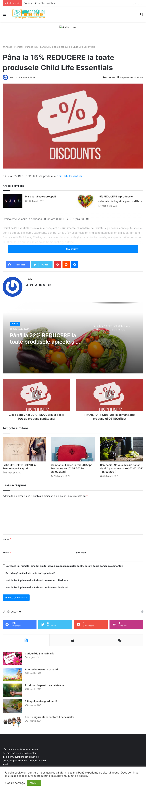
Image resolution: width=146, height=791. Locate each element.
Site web (81, 552)
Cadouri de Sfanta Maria (39, 653)
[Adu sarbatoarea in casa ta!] (12, 674)
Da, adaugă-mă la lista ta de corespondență (30, 573)
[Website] (28, 285)
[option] (73, 337)
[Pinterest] (45, 285)
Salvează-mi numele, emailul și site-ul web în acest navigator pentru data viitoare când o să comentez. (64, 565)
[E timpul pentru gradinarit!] (12, 706)
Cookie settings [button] (15, 783)
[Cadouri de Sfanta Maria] (12, 658)
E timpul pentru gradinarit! (41, 701)
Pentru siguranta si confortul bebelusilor (49, 717)
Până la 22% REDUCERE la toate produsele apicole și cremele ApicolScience (43, 338)
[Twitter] (37, 285)
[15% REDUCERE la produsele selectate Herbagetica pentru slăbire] (85, 201)
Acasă (8, 46)
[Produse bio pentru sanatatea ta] (12, 690)
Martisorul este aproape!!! (40, 196)
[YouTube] (41, 285)
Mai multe (72, 248)
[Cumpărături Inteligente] (28, 14)
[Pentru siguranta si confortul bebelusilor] (12, 722)
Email (7, 552)
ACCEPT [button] (34, 782)
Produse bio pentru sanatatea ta (42, 3)
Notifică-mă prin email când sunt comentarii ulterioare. (37, 580)
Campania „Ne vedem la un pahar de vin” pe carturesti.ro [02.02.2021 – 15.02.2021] (121, 468)
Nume (7, 539)
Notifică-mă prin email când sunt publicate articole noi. (37, 587)
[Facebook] (32, 285)
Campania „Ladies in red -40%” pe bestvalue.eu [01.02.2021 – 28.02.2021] (71, 468)
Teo (11, 77)
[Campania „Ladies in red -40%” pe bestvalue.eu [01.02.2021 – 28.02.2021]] (73, 449)
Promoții (18, 46)
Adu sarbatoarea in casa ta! (41, 669)
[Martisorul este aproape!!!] (12, 201)
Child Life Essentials (69, 176)
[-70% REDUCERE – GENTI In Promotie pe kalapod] (24, 449)
